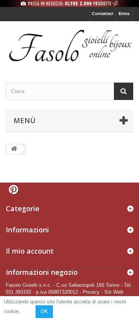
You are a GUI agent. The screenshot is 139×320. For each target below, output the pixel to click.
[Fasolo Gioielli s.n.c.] (69, 45)
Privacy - (93, 292)
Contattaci (102, 13)
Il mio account (30, 251)
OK (44, 311)
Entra (124, 13)
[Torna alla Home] (14, 149)
